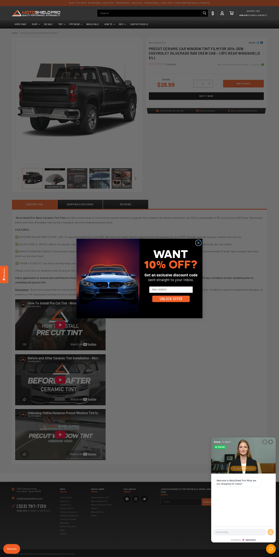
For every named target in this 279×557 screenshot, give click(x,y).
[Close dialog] (198, 243)
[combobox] (152, 13)
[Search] (204, 13)
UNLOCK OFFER (171, 298)
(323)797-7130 (253, 11)
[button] (231, 13)
